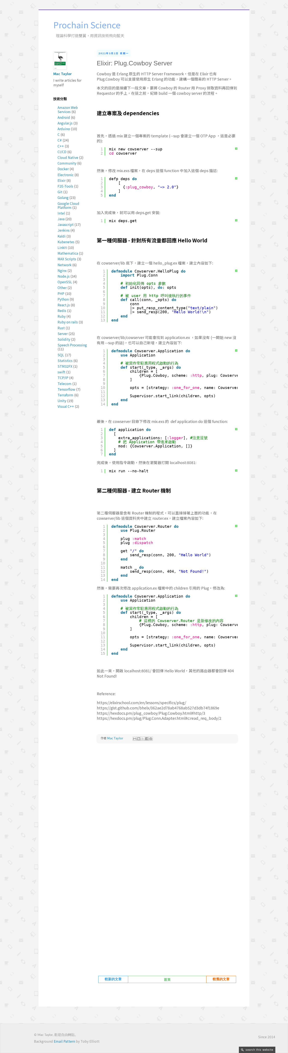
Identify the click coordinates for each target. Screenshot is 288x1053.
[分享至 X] (143, 739)
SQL (61, 354)
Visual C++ (66, 406)
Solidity (64, 339)
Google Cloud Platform (68, 205)
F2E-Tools (65, 186)
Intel (61, 213)
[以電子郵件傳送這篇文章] (135, 739)
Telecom (64, 383)
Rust (61, 327)
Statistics (65, 360)
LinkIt (62, 247)
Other (62, 287)
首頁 (167, 979)
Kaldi (62, 236)
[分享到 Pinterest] (151, 739)
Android (64, 117)
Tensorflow (66, 389)
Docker (63, 168)
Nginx (62, 270)
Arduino (64, 128)
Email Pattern (64, 1041)
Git (60, 191)
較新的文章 (113, 979)
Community (67, 163)
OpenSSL (65, 281)
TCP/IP (63, 377)
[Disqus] (167, 805)
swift (61, 371)
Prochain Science (86, 25)
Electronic (66, 174)
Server (63, 333)
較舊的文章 (221, 979)
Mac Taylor (62, 73)
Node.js (64, 276)
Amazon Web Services (68, 109)
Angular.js (65, 123)
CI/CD (62, 151)
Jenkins (64, 230)
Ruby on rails (68, 321)
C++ (61, 145)
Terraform (65, 394)
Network (64, 264)
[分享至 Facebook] (147, 739)
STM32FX (65, 366)
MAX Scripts (67, 258)
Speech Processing (72, 344)
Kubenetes (66, 241)
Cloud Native (68, 157)
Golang (63, 197)
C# (60, 140)
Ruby (62, 316)
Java (61, 218)
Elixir (62, 180)
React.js (64, 304)
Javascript (66, 224)
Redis (62, 310)
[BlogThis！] (139, 739)
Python (63, 299)
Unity (62, 400)
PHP (61, 293)
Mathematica (68, 253)
